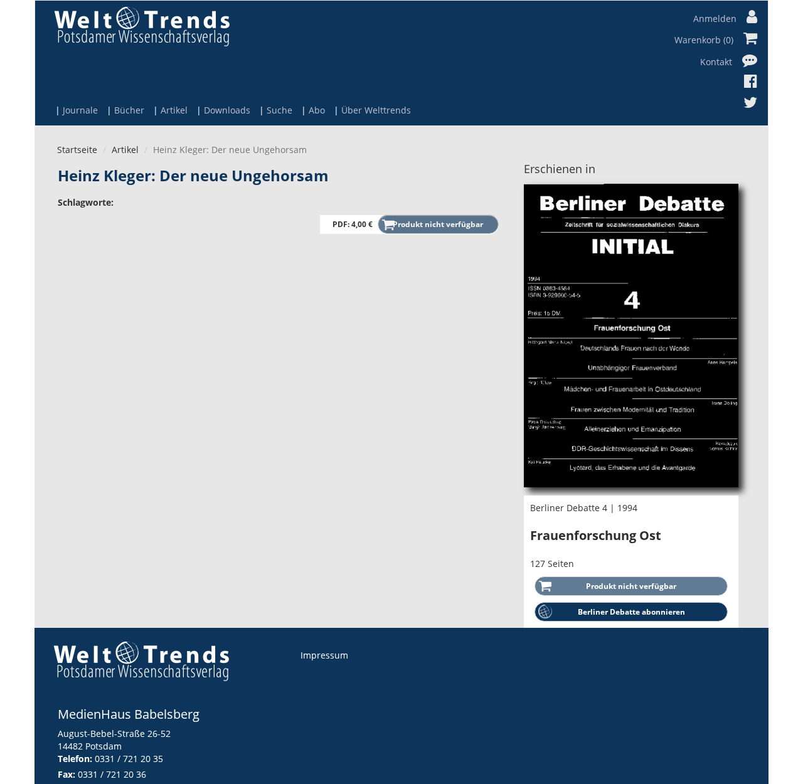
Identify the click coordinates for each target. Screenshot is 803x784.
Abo (317, 110)
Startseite (77, 150)
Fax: (66, 774)
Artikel (174, 110)
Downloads (227, 110)
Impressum (324, 655)
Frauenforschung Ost (595, 535)
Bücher (129, 110)
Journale (80, 110)
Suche (279, 110)
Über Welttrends (376, 110)
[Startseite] (142, 26)
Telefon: (75, 759)
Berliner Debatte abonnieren (631, 612)
